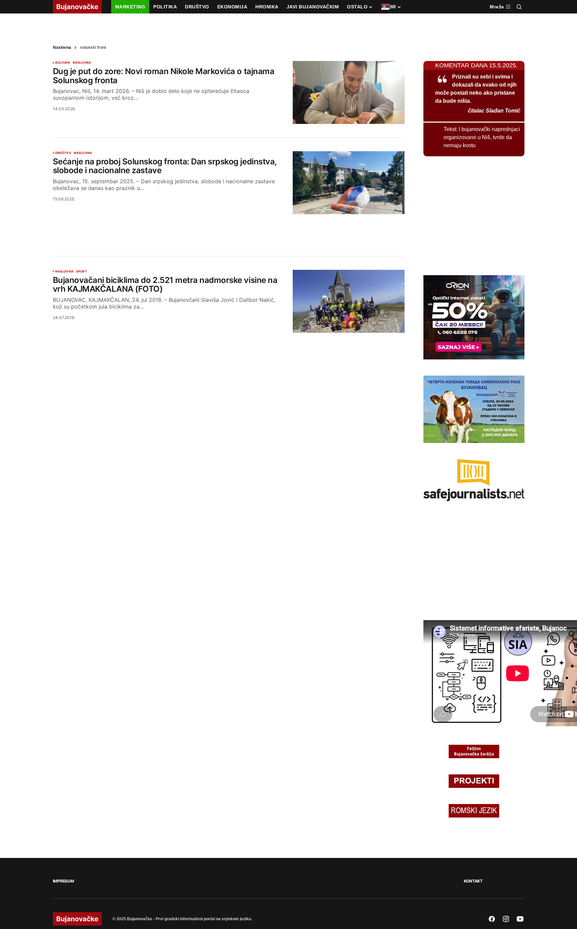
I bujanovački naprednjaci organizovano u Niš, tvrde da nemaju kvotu (482, 223)
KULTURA (62, 149)
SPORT (81, 357)
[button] (519, 6)
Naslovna (62, 133)
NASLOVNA (82, 149)
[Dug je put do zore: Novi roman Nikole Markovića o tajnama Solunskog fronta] (349, 178)
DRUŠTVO (63, 239)
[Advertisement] (229, 313)
